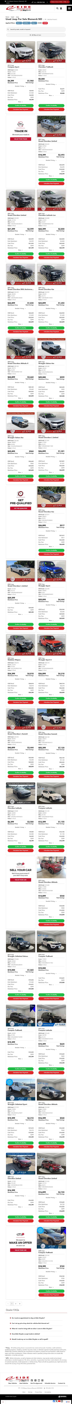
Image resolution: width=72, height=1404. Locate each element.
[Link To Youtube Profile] (59, 1402)
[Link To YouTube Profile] (39, 1380)
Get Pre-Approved (36, 1383)
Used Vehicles (23, 1383)
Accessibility (48, 1392)
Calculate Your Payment (20, 109)
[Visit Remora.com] (62, 1397)
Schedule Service (50, 1383)
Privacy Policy (38, 1392)
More (19, 101)
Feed (68, 1402)
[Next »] (20, 1304)
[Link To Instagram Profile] (42, 1380)
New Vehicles (12, 1383)
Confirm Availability (20, 105)
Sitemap (30, 1392)
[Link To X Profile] (35, 1380)
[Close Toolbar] (3, 1402)
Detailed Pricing (19, 86)
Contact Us (61, 1383)
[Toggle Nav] (69, 8)
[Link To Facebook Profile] (32, 1380)
